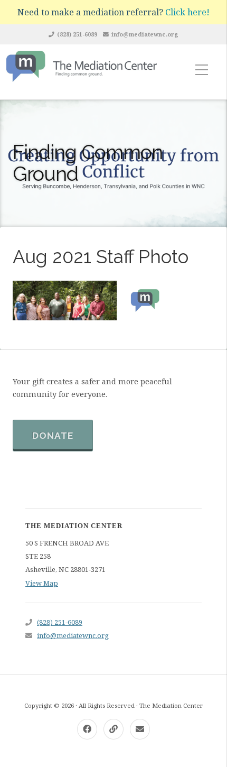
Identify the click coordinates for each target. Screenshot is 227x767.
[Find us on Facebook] (87, 729)
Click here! (187, 12)
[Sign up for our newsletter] (113, 729)
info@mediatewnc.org (144, 34)
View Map (41, 583)
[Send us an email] (140, 729)
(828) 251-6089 (77, 34)
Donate (52, 435)
